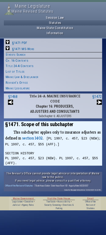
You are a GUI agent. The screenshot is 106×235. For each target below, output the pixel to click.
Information (55, 33)
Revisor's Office (17, 82)
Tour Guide (51, 201)
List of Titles (15, 71)
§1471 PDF (19, 43)
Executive (28, 201)
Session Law (55, 18)
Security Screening (52, 205)
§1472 (97, 97)
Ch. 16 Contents (17, 60)
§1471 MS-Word (23, 49)
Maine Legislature (18, 88)
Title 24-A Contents (20, 66)
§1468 (12, 97)
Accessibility (63, 201)
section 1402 (32, 138)
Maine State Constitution (55, 28)
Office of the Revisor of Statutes (19, 185)
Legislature (17, 201)
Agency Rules (28, 205)
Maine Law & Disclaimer (22, 77)
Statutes (55, 23)
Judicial (16, 205)
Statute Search (16, 55)
